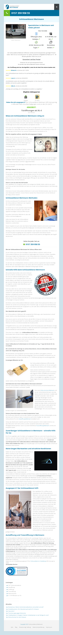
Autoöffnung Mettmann (25, 419)
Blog (16, 627)
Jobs (12, 627)
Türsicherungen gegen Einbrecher (17, 613)
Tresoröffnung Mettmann (42, 425)
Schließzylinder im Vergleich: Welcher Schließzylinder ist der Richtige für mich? (28, 615)
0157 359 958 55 (33, 244)
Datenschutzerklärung (38, 627)
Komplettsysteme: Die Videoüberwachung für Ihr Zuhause (23, 609)
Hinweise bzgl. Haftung (25, 627)
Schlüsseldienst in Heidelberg (38, 561)
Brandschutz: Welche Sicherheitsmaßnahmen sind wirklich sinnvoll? (25, 607)
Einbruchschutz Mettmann (47, 390)
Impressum (49, 627)
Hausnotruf (11, 611)
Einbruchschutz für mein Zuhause (17, 617)
